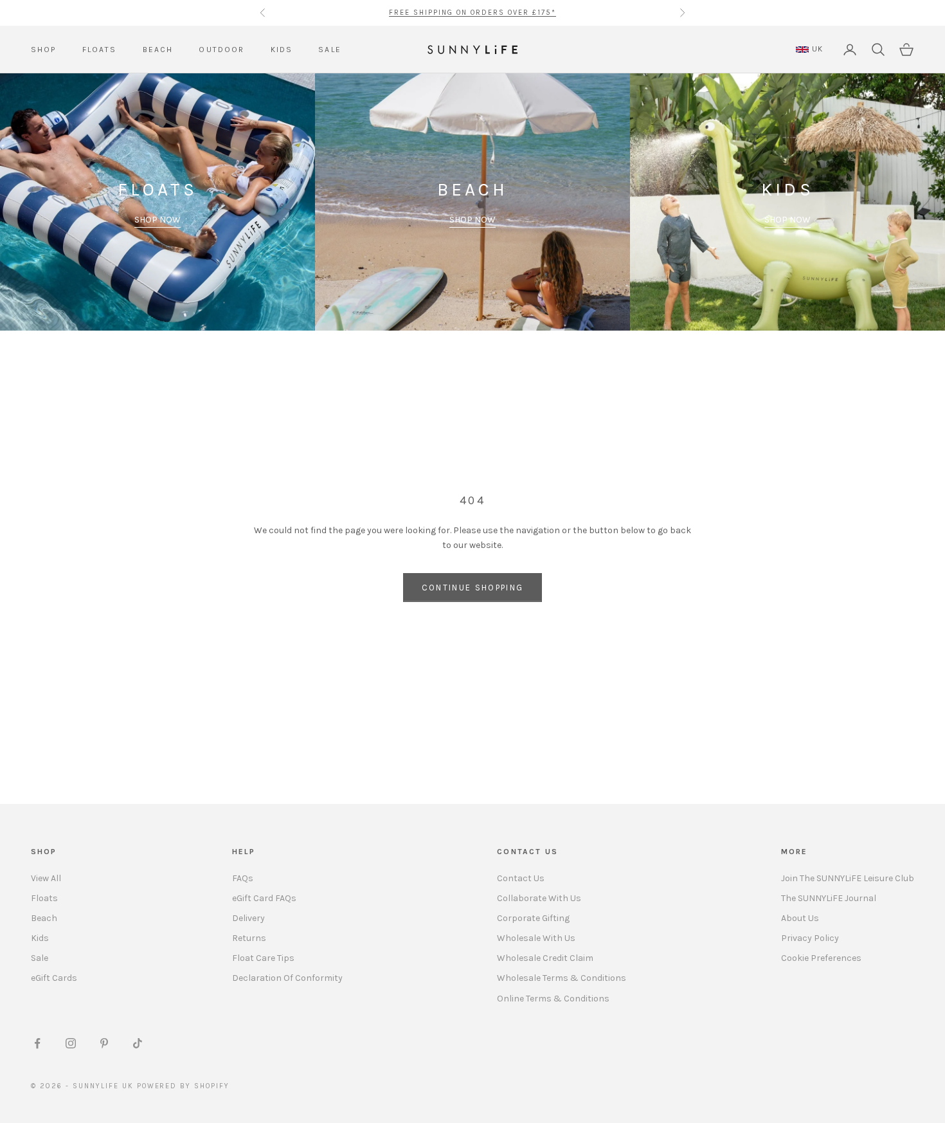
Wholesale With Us (536, 938)
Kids (40, 938)
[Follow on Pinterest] (104, 1043)
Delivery (248, 918)
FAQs (242, 878)
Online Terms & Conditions (553, 998)
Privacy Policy (810, 938)
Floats (44, 898)
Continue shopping (473, 587)
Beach (44, 918)
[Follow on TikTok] (137, 1043)
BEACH (158, 49)
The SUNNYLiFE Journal (828, 898)
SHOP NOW (157, 219)
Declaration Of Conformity (287, 977)
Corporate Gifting (533, 918)
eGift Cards (54, 977)
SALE (329, 49)
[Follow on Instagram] (70, 1043)
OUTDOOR (221, 49)
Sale (39, 958)
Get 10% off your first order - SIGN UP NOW (472, 13)
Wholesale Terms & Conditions (561, 977)
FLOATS (99, 49)
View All (46, 878)
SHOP (44, 49)
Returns (249, 938)
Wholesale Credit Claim (545, 958)
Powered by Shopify (183, 1086)
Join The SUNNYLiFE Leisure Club (847, 878)
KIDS (282, 49)
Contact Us (520, 878)
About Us (800, 918)
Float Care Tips (263, 958)
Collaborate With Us (539, 898)
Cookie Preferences (821, 958)
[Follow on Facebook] (37, 1043)
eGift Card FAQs (264, 898)
